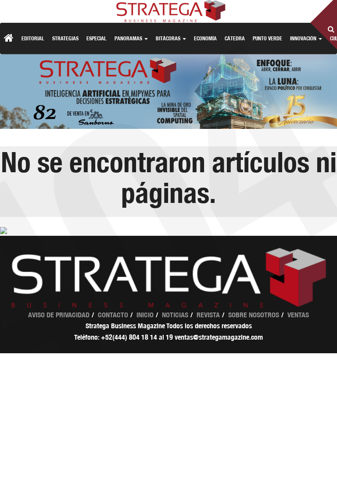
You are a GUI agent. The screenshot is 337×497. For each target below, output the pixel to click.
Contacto (113, 315)
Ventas (298, 315)
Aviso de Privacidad (59, 315)
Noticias (175, 315)
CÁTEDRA (235, 38)
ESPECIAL (96, 38)
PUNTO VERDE (267, 38)
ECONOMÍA (205, 38)
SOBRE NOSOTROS (253, 315)
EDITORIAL (33, 38)
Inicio (145, 315)
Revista (208, 315)
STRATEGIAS (65, 38)
